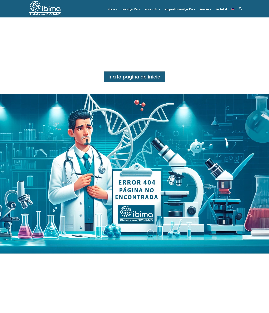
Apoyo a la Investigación (178, 9)
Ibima (111, 9)
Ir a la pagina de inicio (134, 77)
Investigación (130, 9)
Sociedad (221, 9)
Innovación (151, 9)
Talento (204, 9)
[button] (240, 12)
